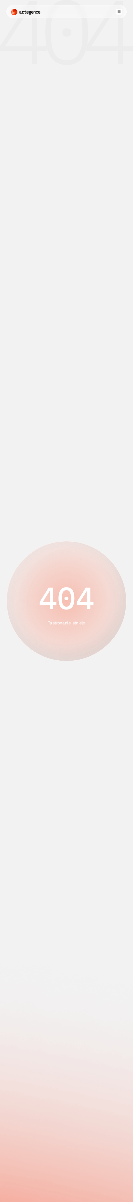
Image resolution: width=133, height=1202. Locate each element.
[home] (26, 11)
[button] (119, 12)
